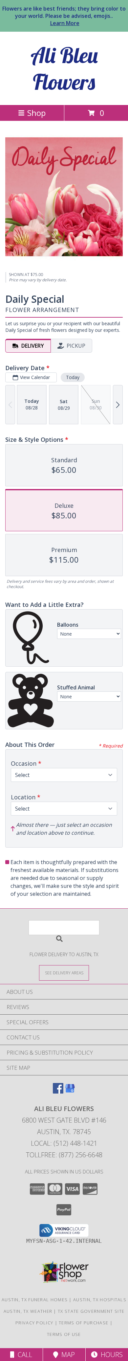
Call (23, 1354)
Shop (36, 112)
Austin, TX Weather (28, 1311)
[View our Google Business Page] (70, 1091)
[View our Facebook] (58, 1091)
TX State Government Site (91, 1311)
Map (66, 1354)
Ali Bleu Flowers (64, 68)
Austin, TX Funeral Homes (35, 1300)
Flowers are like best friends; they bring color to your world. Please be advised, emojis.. (64, 16)
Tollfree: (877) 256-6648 (64, 1154)
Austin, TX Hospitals (99, 1300)
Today (72, 377)
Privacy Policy (34, 1323)
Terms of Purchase (83, 1323)
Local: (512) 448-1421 (64, 1143)
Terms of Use (64, 1334)
